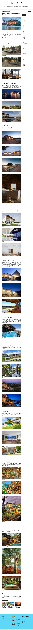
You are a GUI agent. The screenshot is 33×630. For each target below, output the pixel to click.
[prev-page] (2, 609)
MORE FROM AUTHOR (11, 600)
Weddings (5, 8)
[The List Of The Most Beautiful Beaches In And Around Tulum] (11, 604)
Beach (4, 10)
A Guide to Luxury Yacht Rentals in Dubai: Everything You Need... (18, 620)
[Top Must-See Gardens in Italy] (13, 617)
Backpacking (24, 20)
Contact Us (28, 629)
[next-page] (3, 609)
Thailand (24, 58)
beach (15, 43)
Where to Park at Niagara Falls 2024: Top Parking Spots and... (18, 624)
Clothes (24, 31)
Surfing (24, 55)
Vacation (24, 61)
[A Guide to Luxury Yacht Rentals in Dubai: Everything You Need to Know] (13, 620)
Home (4, 6)
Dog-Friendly (11, 6)
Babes (23, 19)
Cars (23, 27)
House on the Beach (15, 6)
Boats (23, 26)
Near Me (23, 6)
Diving (23, 32)
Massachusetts (25, 43)
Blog (23, 25)
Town (23, 59)
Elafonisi (24, 36)
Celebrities (7, 6)
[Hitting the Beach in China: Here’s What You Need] (5, 604)
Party (23, 49)
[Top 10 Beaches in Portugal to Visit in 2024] (18, 604)
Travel (28, 6)
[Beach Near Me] (16, 2)
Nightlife (25, 6)
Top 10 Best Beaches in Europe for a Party (17, 597)
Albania (24, 16)
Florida (24, 37)
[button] (30, 6)
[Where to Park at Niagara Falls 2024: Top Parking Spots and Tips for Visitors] (13, 624)
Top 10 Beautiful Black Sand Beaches (5, 597)
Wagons (24, 64)
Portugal (24, 52)
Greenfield (24, 38)
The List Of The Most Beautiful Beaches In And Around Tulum (11, 607)
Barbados (24, 21)
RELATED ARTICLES (4, 600)
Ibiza (23, 42)
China (23, 30)
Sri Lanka (24, 54)
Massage (20, 6)
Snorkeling (24, 53)
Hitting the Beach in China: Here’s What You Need (4, 607)
